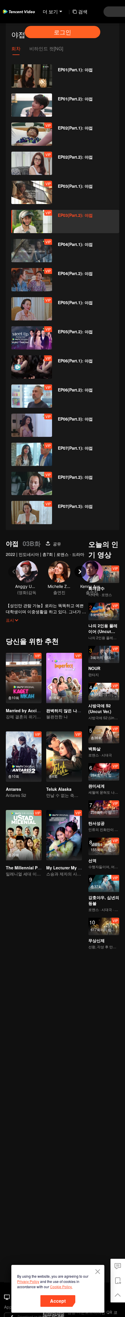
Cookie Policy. (61, 1286)
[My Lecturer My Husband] (64, 835)
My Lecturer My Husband (71, 868)
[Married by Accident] (24, 678)
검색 (83, 11)
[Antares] (24, 756)
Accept (58, 1300)
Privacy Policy (28, 1281)
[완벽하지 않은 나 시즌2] (64, 678)
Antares (13, 789)
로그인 (62, 32)
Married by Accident (26, 710)
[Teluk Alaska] (64, 756)
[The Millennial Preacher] (24, 835)
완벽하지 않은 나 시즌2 (67, 710)
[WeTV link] (19, 11)
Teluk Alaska (59, 789)
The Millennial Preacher (29, 868)
